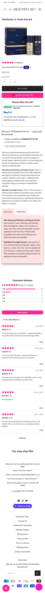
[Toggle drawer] (5, 9)
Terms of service (22, 543)
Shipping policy (22, 547)
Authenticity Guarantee (22, 525)
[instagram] (22, 500)
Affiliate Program (22, 530)
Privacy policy (22, 539)
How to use (8, 212)
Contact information (22, 552)
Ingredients (21, 212)
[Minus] (4, 81)
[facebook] (19, 500)
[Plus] (14, 81)
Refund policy (22, 534)
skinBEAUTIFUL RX (29, 139)
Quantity (6, 77)
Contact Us (22, 521)
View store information (15, 146)
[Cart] (40, 9)
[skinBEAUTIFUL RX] (22, 9)
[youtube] (26, 500)
